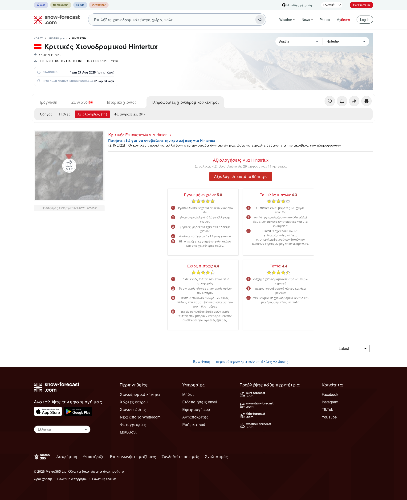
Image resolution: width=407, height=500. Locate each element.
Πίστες (64, 114)
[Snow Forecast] (55, 19)
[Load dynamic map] (69, 166)
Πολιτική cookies (104, 478)
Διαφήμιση (66, 456)
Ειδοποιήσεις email (199, 402)
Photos (325, 19)
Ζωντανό (79, 102)
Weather (285, 19)
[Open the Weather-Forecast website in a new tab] (99, 5)
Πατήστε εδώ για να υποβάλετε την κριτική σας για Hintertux (161, 140)
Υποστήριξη (93, 456)
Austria (58, 38)
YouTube (329, 417)
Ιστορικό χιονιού (122, 102)
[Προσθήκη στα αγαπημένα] (330, 101)
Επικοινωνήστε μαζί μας (133, 456)
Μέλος (188, 394)
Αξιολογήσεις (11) (92, 114)
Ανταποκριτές (195, 417)
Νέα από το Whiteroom (140, 417)
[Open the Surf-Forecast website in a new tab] (41, 5)
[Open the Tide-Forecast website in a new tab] (80, 5)
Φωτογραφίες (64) (129, 114)
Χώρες (38, 38)
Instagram (330, 402)
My (343, 19)
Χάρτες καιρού (134, 402)
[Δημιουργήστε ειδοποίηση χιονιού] (342, 101)
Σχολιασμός (216, 456)
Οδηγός (46, 114)
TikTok (327, 409)
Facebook (330, 394)
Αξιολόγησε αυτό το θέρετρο (241, 176)
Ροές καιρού (193, 424)
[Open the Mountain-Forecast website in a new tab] (60, 5)
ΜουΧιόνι (128, 432)
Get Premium (361, 5)
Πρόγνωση (48, 102)
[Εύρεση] (260, 19)
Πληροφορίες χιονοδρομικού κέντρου (185, 102)
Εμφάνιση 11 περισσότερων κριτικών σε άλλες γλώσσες (240, 361)
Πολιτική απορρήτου (72, 478)
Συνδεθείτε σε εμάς (180, 456)
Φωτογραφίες (133, 424)
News (306, 19)
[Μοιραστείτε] (354, 101)
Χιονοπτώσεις (133, 409)
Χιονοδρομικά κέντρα (140, 394)
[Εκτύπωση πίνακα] (366, 101)
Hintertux (79, 38)
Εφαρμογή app (196, 409)
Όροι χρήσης (43, 478)
